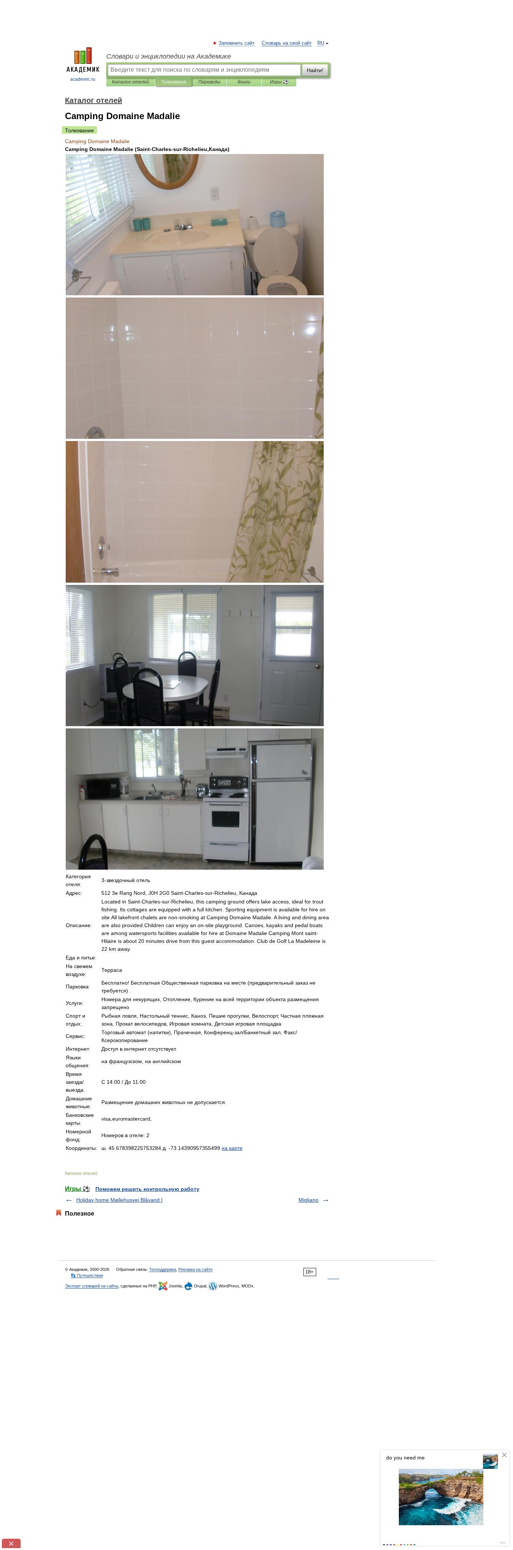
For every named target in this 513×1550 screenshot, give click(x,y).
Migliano (308, 1200)
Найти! (315, 70)
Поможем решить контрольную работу (147, 1189)
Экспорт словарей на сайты (91, 1286)
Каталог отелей (130, 82)
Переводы (209, 82)
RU (320, 43)
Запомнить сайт (237, 43)
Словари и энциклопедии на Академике (168, 56)
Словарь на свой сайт (287, 43)
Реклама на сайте (195, 1269)
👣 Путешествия (87, 1275)
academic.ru (82, 79)
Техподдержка (162, 1269)
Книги (244, 82)
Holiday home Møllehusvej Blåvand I (119, 1200)
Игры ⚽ (279, 82)
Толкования (173, 82)
